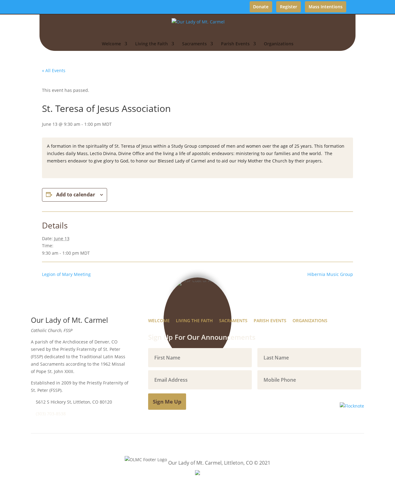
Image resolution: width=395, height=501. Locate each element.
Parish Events (235, 44)
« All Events (53, 70)
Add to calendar (75, 194)
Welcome (111, 44)
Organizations (278, 44)
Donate (260, 7)
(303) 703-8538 (51, 414)
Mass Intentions (326, 7)
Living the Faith (151, 44)
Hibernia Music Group (330, 274)
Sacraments (194, 44)
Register (288, 7)
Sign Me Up (167, 401)
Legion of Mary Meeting (66, 274)
